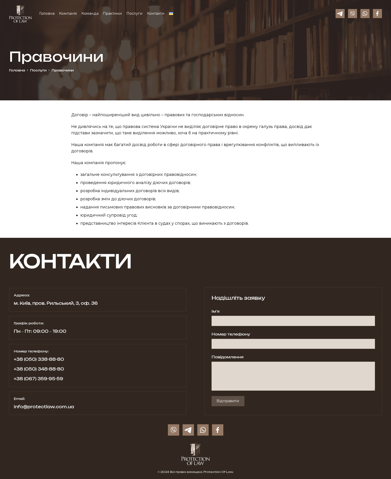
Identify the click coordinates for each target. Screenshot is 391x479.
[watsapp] (365, 13)
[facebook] (377, 13)
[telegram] (340, 13)
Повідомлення (227, 357)
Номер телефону (231, 334)
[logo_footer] (195, 453)
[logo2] (20, 14)
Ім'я (215, 311)
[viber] (352, 13)
